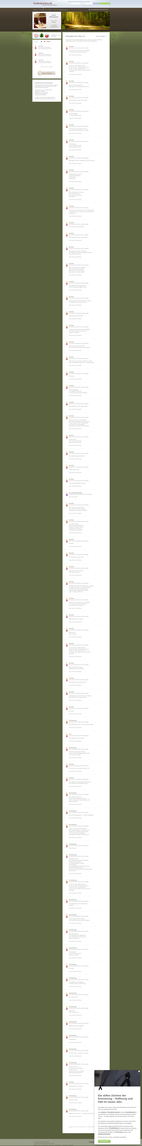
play (41, 41)
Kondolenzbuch (63, 10)
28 (88, 1126)
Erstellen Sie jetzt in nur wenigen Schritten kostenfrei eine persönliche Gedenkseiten (45, 98)
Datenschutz (45, 1143)
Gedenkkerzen (43, 10)
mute (44, 41)
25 (82, 1126)
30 (92, 1126)
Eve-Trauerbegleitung (43, 1145)
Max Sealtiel (73, 494)
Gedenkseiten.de (45, 1141)
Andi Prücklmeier (46, 86)
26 (84, 1126)
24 (80, 1126)
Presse (50, 1143)
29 (90, 1126)
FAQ (53, 1143)
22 (76, 1126)
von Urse (40, 46)
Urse (70, 734)
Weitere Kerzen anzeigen (47, 66)
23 (78, 1126)
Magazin (35, 1145)
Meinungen (51, 1145)
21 (75, 1126)
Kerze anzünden (100, 36)
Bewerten (71, 1145)
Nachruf (35, 10)
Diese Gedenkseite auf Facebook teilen (99, 9)
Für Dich (71, 46)
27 (86, 1126)
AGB (35, 1143)
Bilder (50, 10)
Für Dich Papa (73, 720)
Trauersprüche (65, 1145)
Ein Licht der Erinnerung (75, 493)
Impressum (38, 1143)
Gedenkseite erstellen (105, 3)
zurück (71, 1126)
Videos (55, 10)
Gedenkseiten (58, 1145)
